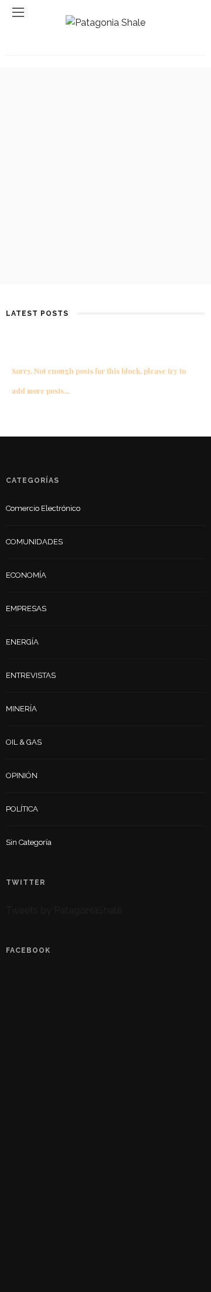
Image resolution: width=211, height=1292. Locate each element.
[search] (192, 12)
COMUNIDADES (34, 541)
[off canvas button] (18, 12)
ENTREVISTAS (31, 675)
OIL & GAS (24, 742)
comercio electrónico (43, 508)
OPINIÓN (22, 775)
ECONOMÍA (26, 575)
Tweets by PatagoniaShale (64, 910)
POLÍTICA (22, 808)
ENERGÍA (22, 642)
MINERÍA (21, 708)
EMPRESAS (26, 608)
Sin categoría (29, 842)
